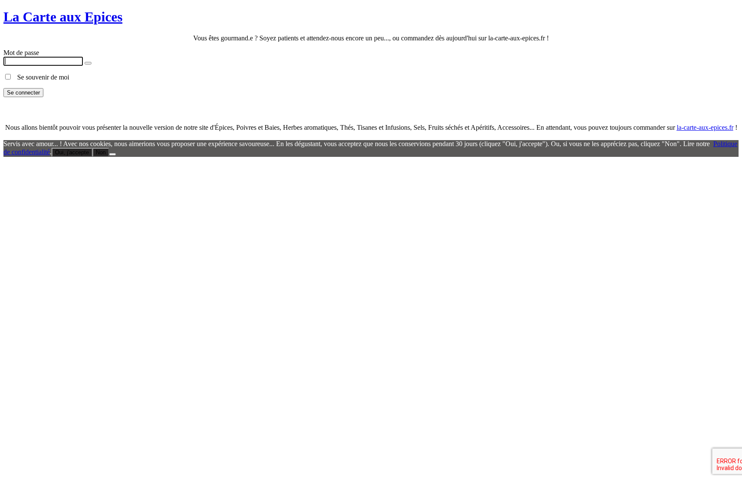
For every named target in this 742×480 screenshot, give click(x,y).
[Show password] (88, 63)
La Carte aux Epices (62, 16)
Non (101, 152)
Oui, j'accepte (72, 152)
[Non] (112, 154)
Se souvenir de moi (40, 77)
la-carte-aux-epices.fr (705, 127)
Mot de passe (21, 52)
